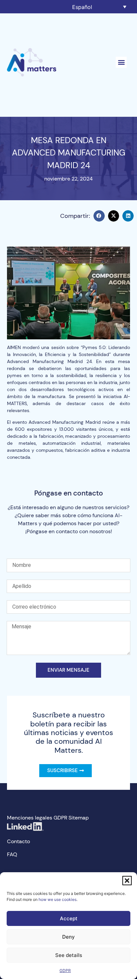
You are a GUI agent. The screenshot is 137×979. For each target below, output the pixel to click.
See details (68, 955)
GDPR (65, 970)
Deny (68, 937)
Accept (68, 918)
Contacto (18, 841)
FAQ (12, 854)
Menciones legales (29, 817)
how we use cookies (57, 899)
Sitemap (78, 817)
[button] (127, 880)
